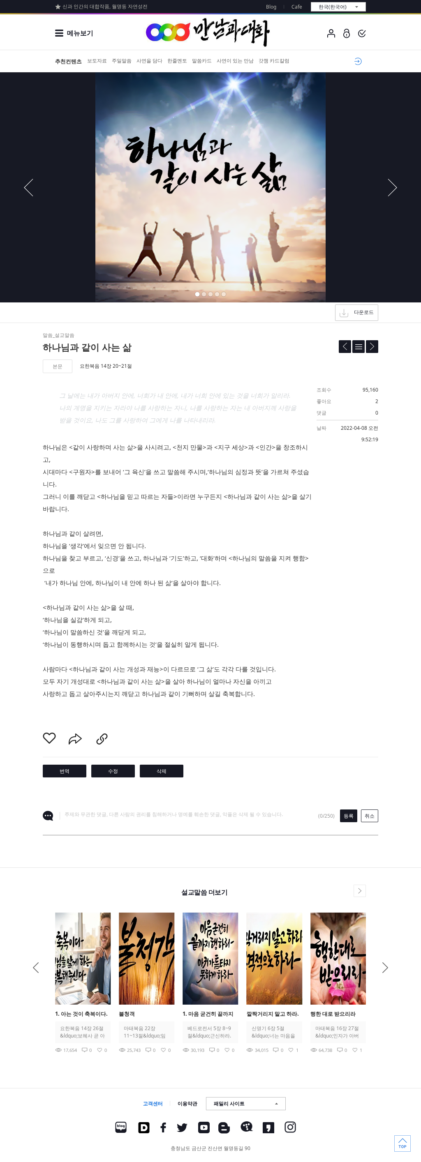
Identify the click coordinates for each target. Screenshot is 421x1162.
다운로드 (364, 312)
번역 (64, 771)
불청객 (127, 1013)
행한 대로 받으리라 (333, 1013)
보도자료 (97, 60)
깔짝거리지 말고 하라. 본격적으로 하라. (273, 1014)
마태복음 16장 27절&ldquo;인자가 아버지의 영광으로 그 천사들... (337, 1032)
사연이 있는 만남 (235, 60)
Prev (36, 967)
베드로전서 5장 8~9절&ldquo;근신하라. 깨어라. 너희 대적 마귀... (209, 1032)
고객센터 (153, 1103)
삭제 (162, 771)
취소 (370, 815)
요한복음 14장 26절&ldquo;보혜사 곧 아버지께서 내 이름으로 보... (82, 1032)
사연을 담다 (149, 60)
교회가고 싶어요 (357, 61)
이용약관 (187, 1103)
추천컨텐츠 (68, 61)
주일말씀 (122, 60)
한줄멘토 (177, 60)
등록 (349, 815)
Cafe (296, 6)
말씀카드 (202, 60)
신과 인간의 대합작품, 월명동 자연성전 (105, 6)
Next (385, 967)
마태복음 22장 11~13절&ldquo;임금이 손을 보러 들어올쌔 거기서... (145, 1032)
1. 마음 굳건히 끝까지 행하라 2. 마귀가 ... (208, 1014)
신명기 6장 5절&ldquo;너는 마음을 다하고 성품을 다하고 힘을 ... (273, 1032)
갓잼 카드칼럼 (274, 60)
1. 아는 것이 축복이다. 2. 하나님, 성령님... (81, 1014)
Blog (271, 6)
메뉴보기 (80, 33)
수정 (113, 771)
